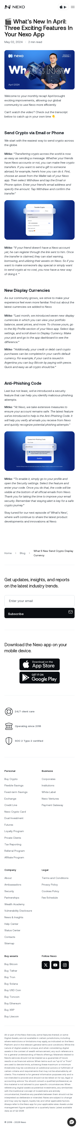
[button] (71, 1122)
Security (9, 891)
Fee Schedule (50, 897)
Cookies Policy (50, 891)
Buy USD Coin (12, 990)
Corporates (48, 779)
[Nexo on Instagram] (65, 965)
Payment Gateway (52, 805)
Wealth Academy (14, 904)
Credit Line (10, 805)
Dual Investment (13, 818)
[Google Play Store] (39, 677)
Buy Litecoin (11, 1016)
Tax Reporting (12, 844)
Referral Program (14, 850)
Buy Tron (9, 977)
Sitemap (9, 943)
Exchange (10, 798)
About (8, 877)
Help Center (11, 923)
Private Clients (12, 837)
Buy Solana (11, 983)
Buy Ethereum (12, 1003)
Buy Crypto (11, 779)
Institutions (48, 785)
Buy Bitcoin (11, 964)
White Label (49, 792)
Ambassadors (12, 884)
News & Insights (13, 917)
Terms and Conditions (55, 877)
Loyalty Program (14, 831)
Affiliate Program (14, 857)
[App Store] (39, 664)
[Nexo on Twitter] (46, 965)
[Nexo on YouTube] (55, 965)
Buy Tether (10, 970)
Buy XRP (9, 1009)
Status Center (12, 930)
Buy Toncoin (11, 996)
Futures (8, 824)
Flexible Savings (13, 785)
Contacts (9, 936)
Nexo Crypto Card (15, 811)
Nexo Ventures (50, 798)
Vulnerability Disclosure (18, 910)
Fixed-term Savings (15, 792)
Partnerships (11, 897)
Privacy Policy (50, 884)
